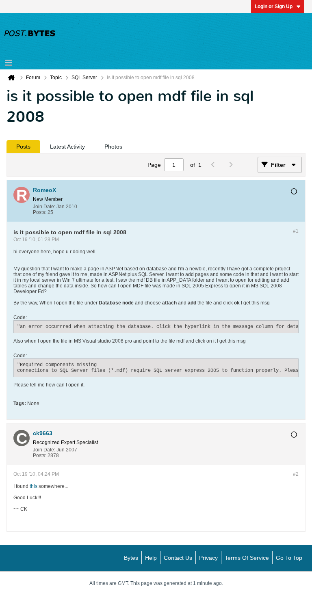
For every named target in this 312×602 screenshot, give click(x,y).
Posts (23, 146)
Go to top (289, 558)
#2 (296, 474)
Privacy (208, 558)
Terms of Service (247, 558)
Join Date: (44, 206)
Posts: (39, 212)
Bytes (131, 558)
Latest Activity (67, 146)
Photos (113, 146)
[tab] (23, 146)
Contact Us (178, 558)
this (33, 486)
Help (151, 558)
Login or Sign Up (273, 6)
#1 (296, 231)
